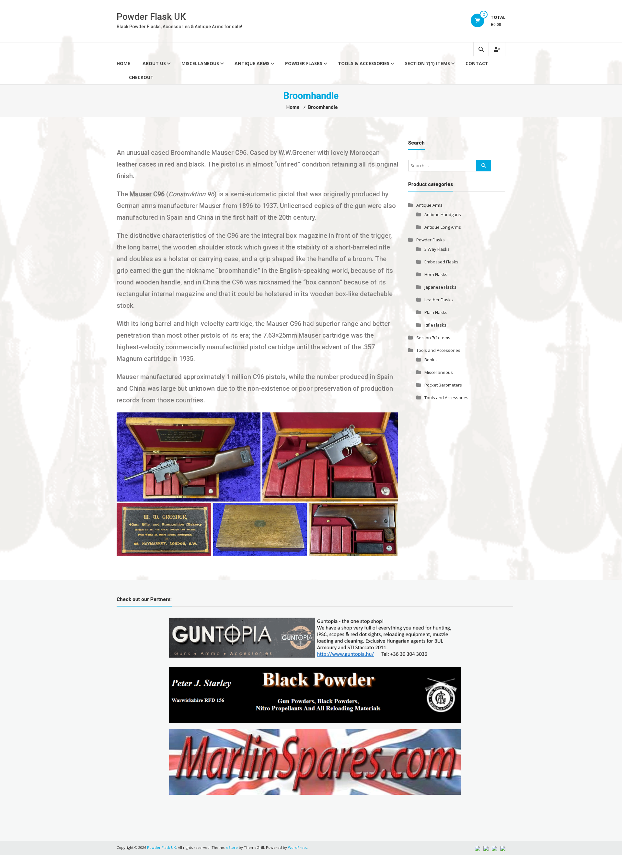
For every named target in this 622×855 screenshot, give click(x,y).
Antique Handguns (442, 214)
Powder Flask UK (151, 16)
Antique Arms (252, 63)
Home (123, 63)
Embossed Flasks (441, 262)
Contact (477, 63)
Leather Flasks (438, 300)
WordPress (297, 847)
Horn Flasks (435, 274)
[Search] (483, 165)
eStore (232, 847)
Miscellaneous (200, 63)
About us (154, 63)
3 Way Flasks (437, 249)
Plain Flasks (435, 312)
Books (430, 360)
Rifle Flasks (435, 325)
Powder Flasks (303, 63)
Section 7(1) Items (427, 63)
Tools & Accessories (363, 63)
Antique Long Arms (442, 227)
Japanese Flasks (440, 287)
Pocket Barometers (443, 385)
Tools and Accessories (438, 350)
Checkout (141, 77)
